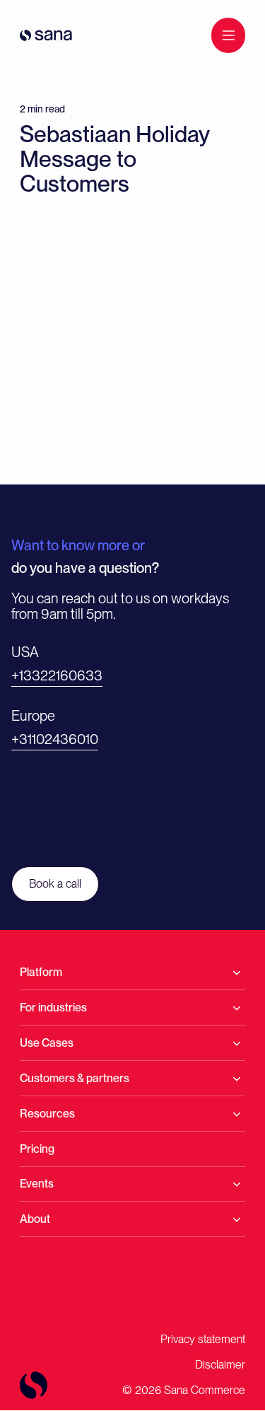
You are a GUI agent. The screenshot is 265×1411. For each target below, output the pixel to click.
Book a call (55, 883)
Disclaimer (220, 1364)
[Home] (46, 35)
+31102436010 (54, 739)
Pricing (37, 1149)
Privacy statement (202, 1339)
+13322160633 (56, 675)
